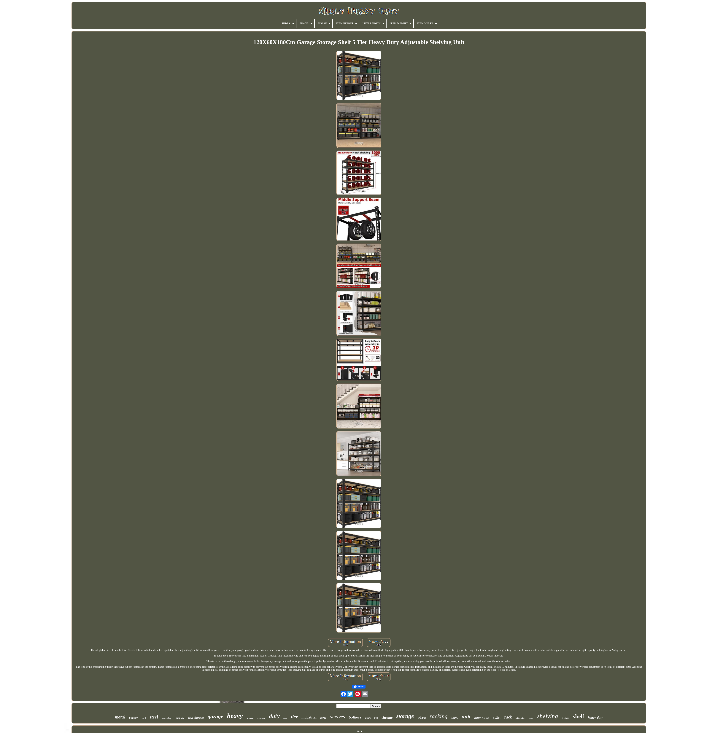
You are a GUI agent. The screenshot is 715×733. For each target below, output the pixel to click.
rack (508, 717)
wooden (250, 718)
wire (422, 718)
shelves (337, 716)
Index (359, 731)
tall (376, 717)
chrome (387, 717)
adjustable (520, 718)
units (368, 718)
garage (215, 716)
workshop (167, 718)
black (565, 718)
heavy (235, 715)
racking (439, 716)
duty (274, 716)
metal (120, 716)
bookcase (481, 718)
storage (405, 716)
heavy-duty (595, 717)
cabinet (261, 719)
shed (285, 718)
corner (133, 717)
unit (466, 716)
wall (144, 718)
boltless (355, 717)
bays (454, 717)
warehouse (196, 717)
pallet (496, 717)
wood (531, 718)
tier (294, 716)
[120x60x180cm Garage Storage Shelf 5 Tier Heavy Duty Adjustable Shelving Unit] (358, 76)
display (180, 717)
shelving (547, 716)
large (323, 717)
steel (154, 717)
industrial (309, 717)
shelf (578, 716)
